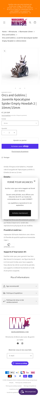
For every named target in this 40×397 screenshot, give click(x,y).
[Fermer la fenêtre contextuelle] (34, 181)
